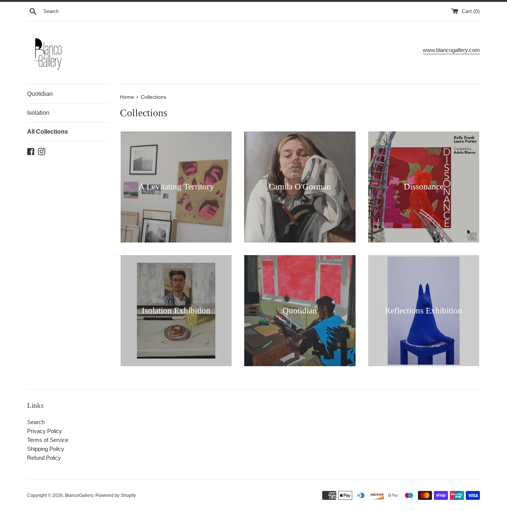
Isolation (38, 113)
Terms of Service (47, 440)
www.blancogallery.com (451, 50)
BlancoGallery (79, 495)
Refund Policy (44, 458)
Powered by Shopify (115, 495)
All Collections (47, 131)
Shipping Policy (45, 449)
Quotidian (40, 94)
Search (36, 422)
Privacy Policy (44, 431)
